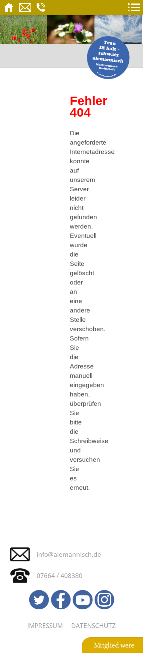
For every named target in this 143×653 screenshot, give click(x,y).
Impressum (45, 625)
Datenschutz (93, 625)
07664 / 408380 (59, 575)
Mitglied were (114, 645)
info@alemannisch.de (69, 554)
